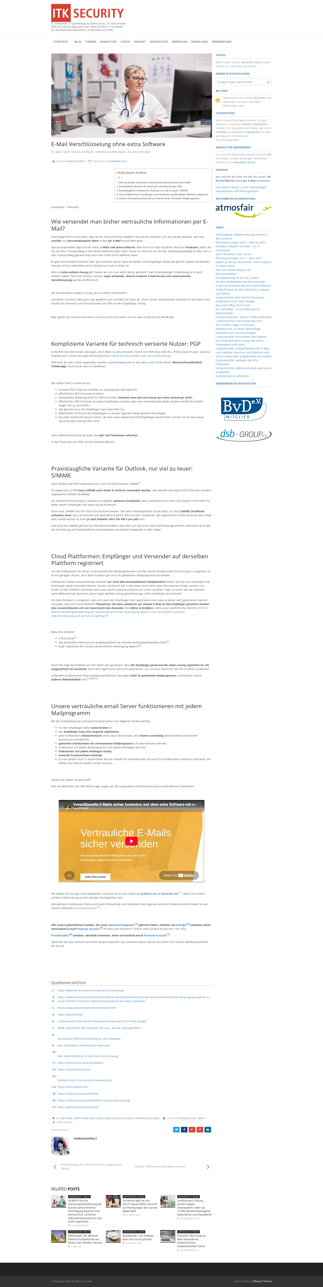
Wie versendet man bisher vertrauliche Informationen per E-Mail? (155, 182)
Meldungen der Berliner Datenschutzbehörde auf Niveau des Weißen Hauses (85, 1239)
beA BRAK (67, 1118)
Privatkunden (60, 935)
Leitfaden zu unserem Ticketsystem (238, 132)
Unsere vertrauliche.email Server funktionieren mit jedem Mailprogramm (159, 198)
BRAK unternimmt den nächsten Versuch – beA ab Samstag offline (99, 1028)
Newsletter (108, 41)
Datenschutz (159, 41)
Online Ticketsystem (254, 124)
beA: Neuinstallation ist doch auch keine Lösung (88, 1056)
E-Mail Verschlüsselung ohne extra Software (243, 285)
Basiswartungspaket (121, 925)
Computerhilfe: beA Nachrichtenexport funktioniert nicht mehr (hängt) (102, 1021)
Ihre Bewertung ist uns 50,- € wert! (237, 278)
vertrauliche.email (85, 908)
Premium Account (88, 929)
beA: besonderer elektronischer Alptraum (84, 1045)
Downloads (199, 41)
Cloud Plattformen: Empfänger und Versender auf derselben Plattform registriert (163, 194)
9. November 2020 (116, 161)
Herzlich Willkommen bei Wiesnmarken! (241, 281)
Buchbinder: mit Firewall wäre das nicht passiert (138, 1237)
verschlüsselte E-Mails (119, 1118)
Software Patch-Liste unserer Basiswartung (85, 1080)
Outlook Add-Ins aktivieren (232, 376)
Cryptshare (81, 1118)
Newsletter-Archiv (244, 162)
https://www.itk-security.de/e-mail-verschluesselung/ (137, 356)
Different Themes (262, 1281)
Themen (90, 41)
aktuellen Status (252, 62)
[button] (140, 484)
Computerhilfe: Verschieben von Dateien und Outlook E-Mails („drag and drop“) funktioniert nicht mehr (241, 340)
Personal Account (155, 935)
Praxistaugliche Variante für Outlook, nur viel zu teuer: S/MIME (153, 190)
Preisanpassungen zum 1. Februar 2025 (240, 242)
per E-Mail (249, 180)
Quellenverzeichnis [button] (68, 982)
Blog (78, 41)
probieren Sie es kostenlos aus (159, 893)
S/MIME (99, 1118)
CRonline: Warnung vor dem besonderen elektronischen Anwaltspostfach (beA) (191, 1241)
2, (53, 997)
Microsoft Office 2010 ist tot (233, 305)
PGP (91, 1118)
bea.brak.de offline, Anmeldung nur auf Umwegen (89, 1038)
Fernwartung (222, 41)
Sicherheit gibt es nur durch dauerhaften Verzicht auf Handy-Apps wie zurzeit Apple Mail (140, 1206)
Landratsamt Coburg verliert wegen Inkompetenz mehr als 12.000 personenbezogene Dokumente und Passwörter (194, 1207)
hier (269, 154)
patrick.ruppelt (76, 161)
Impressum (179, 41)
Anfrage (181, 925)
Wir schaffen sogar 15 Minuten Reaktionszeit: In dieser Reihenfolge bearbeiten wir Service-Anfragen (238, 329)
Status (125, 41)
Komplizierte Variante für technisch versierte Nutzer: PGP (150, 186)
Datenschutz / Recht (193, 1118)
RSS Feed (260, 98)
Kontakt (140, 41)
